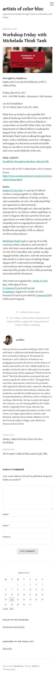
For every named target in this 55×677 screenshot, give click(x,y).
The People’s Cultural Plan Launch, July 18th (25, 453)
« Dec (5, 608)
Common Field (43, 295)
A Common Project (12, 288)
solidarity (35, 325)
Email (6, 526)
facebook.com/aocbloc (14, 627)
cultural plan (26, 312)
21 (12, 599)
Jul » (12, 608)
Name (6, 514)
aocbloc (20, 339)
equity (25, 321)
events (36, 312)
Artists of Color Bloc (13, 190)
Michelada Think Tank (14, 241)
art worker (15, 318)
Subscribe (7, 648)
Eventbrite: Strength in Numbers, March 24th (26, 161)
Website (7, 537)
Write (34, 666)
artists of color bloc (23, 9)
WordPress (18, 666)
